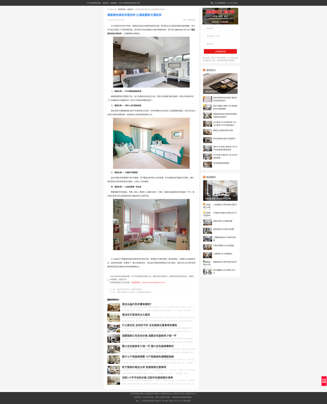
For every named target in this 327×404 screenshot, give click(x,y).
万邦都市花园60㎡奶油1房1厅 (225, 212)
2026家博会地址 (164, 394)
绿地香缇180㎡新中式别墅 (223, 229)
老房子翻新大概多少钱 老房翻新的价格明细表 (225, 107)
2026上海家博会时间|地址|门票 (129, 3)
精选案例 (211, 177)
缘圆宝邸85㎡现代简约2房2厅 (225, 261)
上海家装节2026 (190, 394)
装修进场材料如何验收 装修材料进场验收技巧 (225, 99)
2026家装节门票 (177, 394)
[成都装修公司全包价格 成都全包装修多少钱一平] (113, 338)
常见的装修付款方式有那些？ (224, 138)
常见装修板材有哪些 (221, 163)
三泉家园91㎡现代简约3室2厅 (225, 204)
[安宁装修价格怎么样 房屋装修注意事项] (113, 369)
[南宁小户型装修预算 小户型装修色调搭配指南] (113, 359)
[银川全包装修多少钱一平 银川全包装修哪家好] (113, 349)
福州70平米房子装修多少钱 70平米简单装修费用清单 (225, 148)
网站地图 (186, 401)
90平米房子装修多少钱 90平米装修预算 (225, 156)
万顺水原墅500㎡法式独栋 (223, 245)
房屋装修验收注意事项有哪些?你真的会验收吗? (225, 115)
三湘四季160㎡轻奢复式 (222, 253)
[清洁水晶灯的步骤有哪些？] (113, 307)
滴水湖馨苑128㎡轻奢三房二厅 (224, 271)
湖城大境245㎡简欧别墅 (222, 221)
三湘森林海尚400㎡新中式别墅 (224, 238)
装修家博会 (122, 9)
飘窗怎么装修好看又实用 (223, 130)
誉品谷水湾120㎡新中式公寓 (218, 198)
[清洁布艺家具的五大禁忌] (113, 317)
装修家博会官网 (95, 3)
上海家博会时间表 (150, 394)
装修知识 (106, 3)
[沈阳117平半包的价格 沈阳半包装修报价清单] (113, 380)
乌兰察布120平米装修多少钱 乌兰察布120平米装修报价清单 (224, 124)
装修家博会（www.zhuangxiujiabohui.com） (149, 282)
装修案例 (114, 3)
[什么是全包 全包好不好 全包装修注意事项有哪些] (113, 328)
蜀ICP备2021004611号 (173, 401)
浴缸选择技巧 (211, 91)
